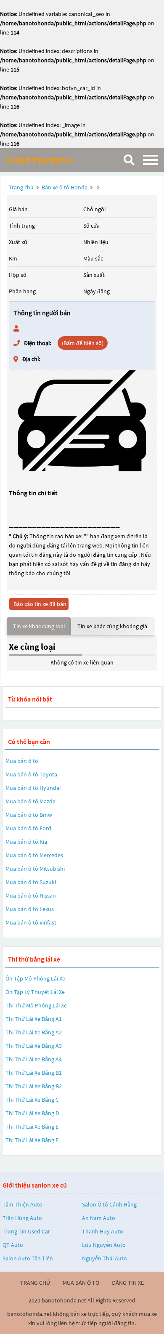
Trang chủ (21, 187)
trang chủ (35, 1282)
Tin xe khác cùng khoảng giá (112, 626)
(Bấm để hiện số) (82, 343)
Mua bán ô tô (21, 761)
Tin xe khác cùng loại (39, 626)
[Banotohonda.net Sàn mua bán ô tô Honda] (48, 160)
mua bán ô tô (81, 1282)
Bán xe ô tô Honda (64, 187)
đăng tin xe (128, 1282)
